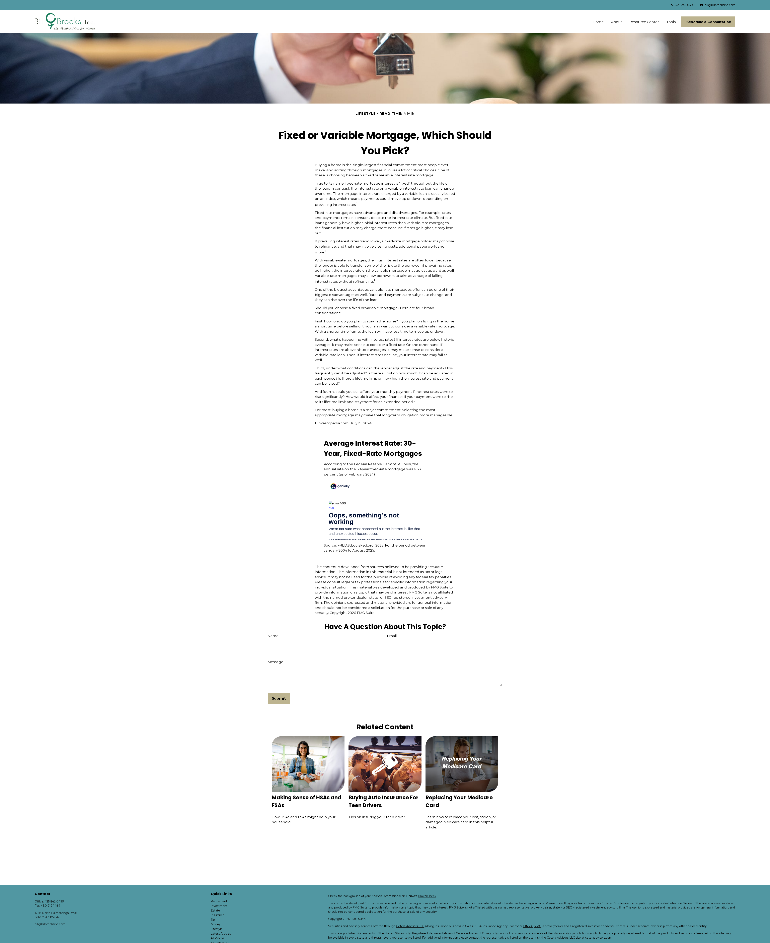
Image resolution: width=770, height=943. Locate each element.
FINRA (528, 926)
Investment (219, 906)
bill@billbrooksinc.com (720, 5)
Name (273, 636)
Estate (215, 910)
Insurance (217, 915)
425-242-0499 (685, 5)
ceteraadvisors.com (598, 937)
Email (392, 636)
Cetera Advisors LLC (410, 926)
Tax (213, 920)
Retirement (219, 901)
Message (275, 662)
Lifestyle (217, 929)
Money (216, 924)
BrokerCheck (427, 896)
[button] (598, 22)
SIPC (537, 926)
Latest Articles (221, 933)
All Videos (217, 938)
